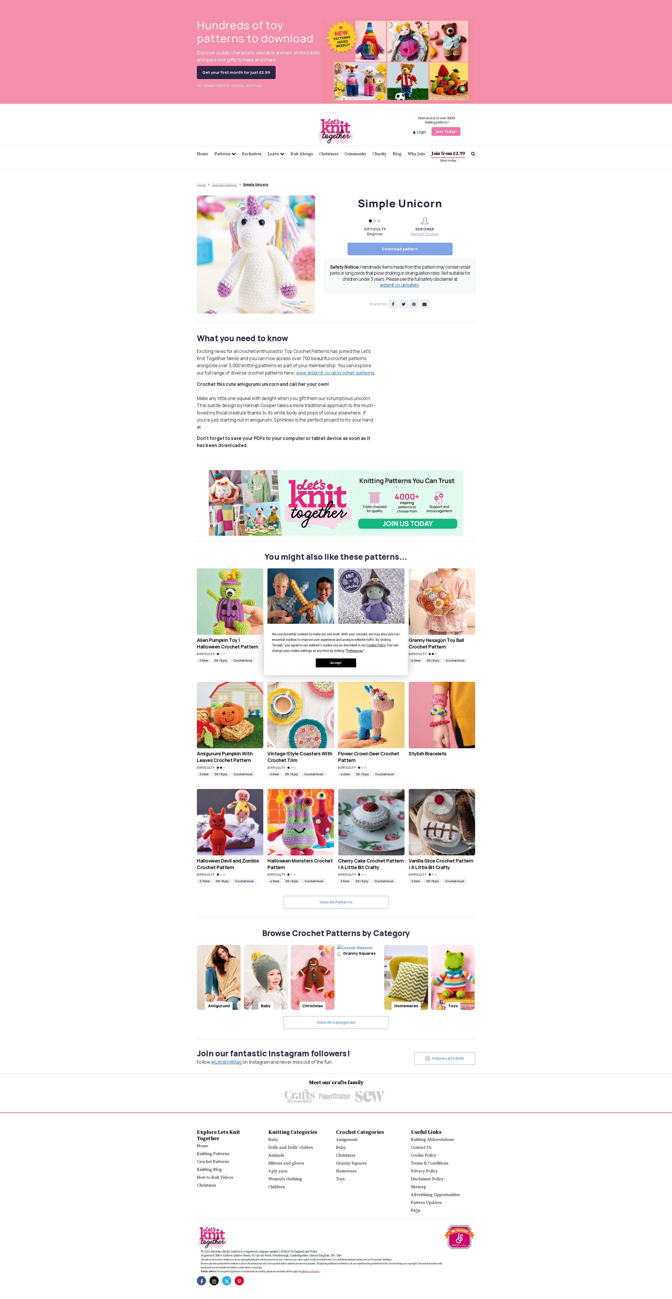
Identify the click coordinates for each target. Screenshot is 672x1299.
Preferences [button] (354, 651)
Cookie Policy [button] (376, 645)
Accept (336, 663)
